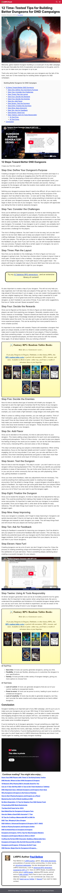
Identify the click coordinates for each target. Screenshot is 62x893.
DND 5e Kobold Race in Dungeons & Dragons (17, 830)
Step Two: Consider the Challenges (20, 92)
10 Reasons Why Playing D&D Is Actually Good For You (20, 784)
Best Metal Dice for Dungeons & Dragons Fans (17, 811)
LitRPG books (28, 872)
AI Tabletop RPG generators (26, 274)
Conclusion (10, 122)
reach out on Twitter (27, 879)
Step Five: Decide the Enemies (19, 99)
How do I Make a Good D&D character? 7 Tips (17, 814)
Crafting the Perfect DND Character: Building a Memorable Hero (24, 839)
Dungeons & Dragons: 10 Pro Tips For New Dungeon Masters (23, 833)
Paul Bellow (36, 856)
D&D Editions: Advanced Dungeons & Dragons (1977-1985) (22, 823)
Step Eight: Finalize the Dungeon (19, 106)
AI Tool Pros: (14, 117)
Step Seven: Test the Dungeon (19, 103)
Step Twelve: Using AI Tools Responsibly (22, 115)
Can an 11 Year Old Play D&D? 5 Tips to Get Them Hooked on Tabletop (25, 787)
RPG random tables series (15, 357)
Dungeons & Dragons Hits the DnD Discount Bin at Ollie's (21, 842)
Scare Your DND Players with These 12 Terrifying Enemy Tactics (24, 777)
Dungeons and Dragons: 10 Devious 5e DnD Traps (19, 845)
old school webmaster (23, 865)
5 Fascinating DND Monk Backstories (14, 805)
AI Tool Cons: (14, 119)
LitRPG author (30, 861)
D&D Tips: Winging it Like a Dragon (14, 820)
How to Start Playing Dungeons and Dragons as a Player (21, 796)
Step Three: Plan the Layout (18, 94)
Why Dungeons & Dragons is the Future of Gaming (19, 793)
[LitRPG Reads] (6, 2)
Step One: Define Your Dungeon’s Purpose (23, 90)
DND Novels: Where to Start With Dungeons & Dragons (21, 780)
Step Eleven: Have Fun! (16, 112)
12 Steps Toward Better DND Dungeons (20, 87)
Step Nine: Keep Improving (17, 108)
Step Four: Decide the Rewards (19, 97)
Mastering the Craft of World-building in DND (17, 799)
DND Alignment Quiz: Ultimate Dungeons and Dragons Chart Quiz (24, 790)
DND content (23, 874)
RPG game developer (48, 861)
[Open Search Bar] (56, 2)
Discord (39, 879)
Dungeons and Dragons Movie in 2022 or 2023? (18, 836)
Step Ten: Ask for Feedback (18, 110)
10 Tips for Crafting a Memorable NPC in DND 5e (18, 817)
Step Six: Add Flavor (15, 101)
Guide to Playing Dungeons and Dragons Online (18, 826)
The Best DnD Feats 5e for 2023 (13, 808)
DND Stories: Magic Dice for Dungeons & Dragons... (19, 848)
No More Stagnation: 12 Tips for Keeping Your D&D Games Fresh (24, 802)
